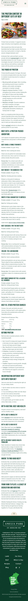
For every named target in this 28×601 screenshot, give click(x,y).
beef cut (15, 491)
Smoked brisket (13, 190)
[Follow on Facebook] (20, 567)
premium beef (15, 58)
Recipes (7, 564)
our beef (8, 125)
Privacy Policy (14, 589)
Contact (18, 564)
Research (7, 417)
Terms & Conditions (14, 591)
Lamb (7, 556)
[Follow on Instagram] (17, 567)
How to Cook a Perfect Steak (16, 222)
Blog (7, 567)
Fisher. (20, 596)
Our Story (18, 556)
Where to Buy (18, 560)
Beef (7, 560)
